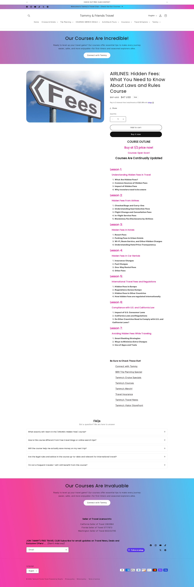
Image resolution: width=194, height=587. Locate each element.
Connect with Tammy (97, 55)
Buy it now (136, 134)
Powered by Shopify (56, 579)
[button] (28, 15)
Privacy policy (70, 579)
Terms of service (94, 579)
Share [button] (114, 108)
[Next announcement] (167, 2)
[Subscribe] (66, 550)
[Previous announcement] (26, 2)
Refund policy (81, 579)
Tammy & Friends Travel (40, 579)
